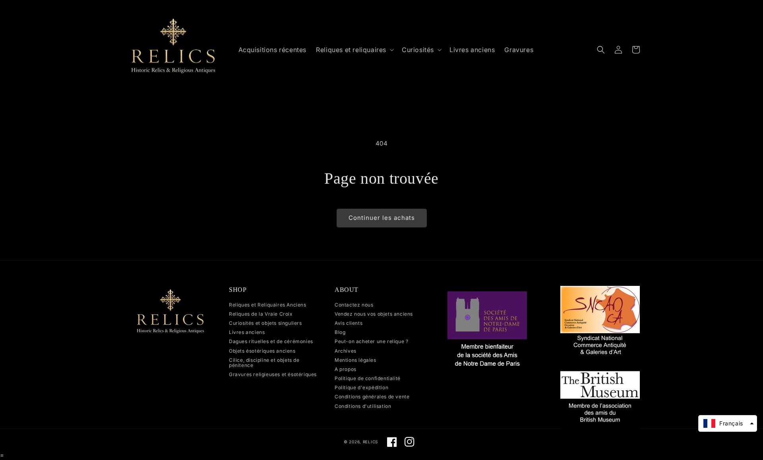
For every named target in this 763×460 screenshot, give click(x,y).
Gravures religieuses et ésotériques (273, 374)
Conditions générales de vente (372, 397)
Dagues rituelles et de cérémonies (271, 341)
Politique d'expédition (361, 387)
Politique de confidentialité (368, 378)
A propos (345, 369)
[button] (354, 50)
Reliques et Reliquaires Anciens (267, 305)
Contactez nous (354, 305)
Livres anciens (247, 332)
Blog (340, 332)
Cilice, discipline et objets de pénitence (264, 362)
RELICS (370, 441)
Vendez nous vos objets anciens (374, 314)
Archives (345, 351)
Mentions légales (355, 360)
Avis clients (348, 323)
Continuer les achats (382, 217)
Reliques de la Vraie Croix (261, 314)
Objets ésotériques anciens (262, 351)
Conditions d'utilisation (363, 406)
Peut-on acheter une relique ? (371, 341)
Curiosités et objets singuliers (265, 323)
